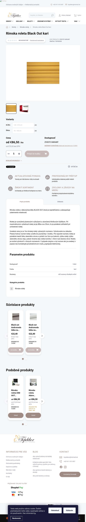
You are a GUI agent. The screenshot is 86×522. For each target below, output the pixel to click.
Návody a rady (10, 470)
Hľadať (52, 15)
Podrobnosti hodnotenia (37, 40)
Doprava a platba (11, 467)
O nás (8, 477)
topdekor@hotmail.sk (71, 457)
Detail (16, 415)
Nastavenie (16, 518)
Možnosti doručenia (61, 145)
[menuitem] (10, 21)
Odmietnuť (55, 510)
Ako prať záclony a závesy (41, 476)
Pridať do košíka (33, 154)
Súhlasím (69, 510)
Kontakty (9, 473)
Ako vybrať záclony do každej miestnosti (42, 457)
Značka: (56, 41)
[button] (22, 359)
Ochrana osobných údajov (14, 4)
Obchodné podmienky (13, 463)
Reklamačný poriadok (32, 4)
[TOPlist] (3, 1)
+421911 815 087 (69, 461)
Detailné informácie (13, 160)
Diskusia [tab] (60, 201)
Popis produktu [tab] (25, 201)
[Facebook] (61, 466)
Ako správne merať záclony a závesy (42, 471)
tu (35, 513)
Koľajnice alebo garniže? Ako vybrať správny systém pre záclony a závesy (44, 464)
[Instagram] (65, 466)
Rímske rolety (20, 289)
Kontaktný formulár (70, 474)
